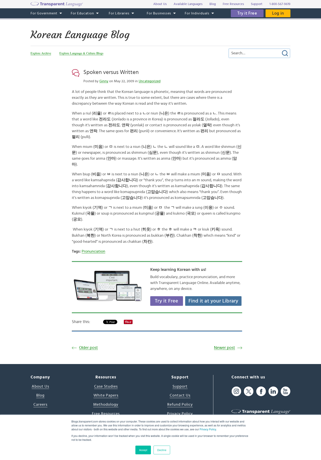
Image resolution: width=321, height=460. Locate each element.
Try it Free (247, 13)
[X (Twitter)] (249, 391)
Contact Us (180, 395)
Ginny (103, 81)
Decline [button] (161, 450)
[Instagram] (236, 391)
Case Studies (106, 386)
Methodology (105, 405)
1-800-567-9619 (279, 4)
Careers (40, 405)
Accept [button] (143, 450)
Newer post (224, 348)
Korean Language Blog (80, 34)
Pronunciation (93, 251)
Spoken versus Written (111, 72)
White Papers (105, 395)
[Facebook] (261, 391)
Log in (278, 13)
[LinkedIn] (273, 391)
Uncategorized (149, 81)
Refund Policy (180, 405)
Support (180, 386)
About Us (40, 386)
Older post (88, 348)
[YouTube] (285, 391)
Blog (40, 395)
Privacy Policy (208, 429)
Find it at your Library (213, 301)
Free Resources (106, 414)
